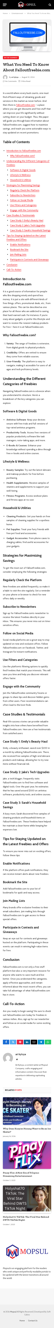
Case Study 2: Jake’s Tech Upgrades (27, 225)
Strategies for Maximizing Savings (23, 185)
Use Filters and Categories (23, 205)
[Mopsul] (27, 4)
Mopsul (13, 1312)
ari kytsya (14, 77)
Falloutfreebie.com (25, 105)
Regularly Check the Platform (24, 190)
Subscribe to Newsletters (22, 195)
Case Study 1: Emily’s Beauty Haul (26, 220)
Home (22, 1320)
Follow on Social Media (21, 200)
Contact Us (32, 1320)
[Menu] (5, 4)
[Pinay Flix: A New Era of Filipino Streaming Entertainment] (27, 1155)
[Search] (49, 4)
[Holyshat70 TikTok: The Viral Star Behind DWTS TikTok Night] (27, 1199)
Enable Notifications (20, 244)
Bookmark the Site (19, 249)
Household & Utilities (20, 180)
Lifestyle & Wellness (20, 175)
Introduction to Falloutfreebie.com (23, 150)
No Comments (11, 81)
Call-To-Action (13, 269)
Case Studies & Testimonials (20, 215)
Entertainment (11, 58)
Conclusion (11, 264)
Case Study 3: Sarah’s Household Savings (30, 230)
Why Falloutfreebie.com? (22, 155)
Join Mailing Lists (18, 254)
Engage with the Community (24, 210)
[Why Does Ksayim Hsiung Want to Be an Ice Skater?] (27, 1111)
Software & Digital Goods (23, 170)
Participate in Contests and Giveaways (29, 259)
